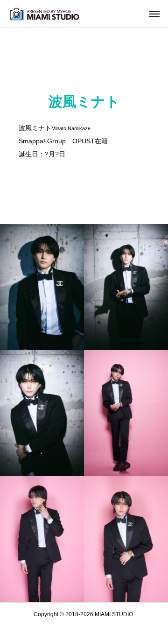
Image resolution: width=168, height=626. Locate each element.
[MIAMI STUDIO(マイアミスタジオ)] (44, 14)
